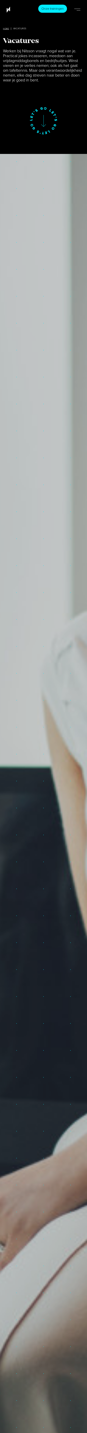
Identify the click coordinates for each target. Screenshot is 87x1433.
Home (6, 28)
